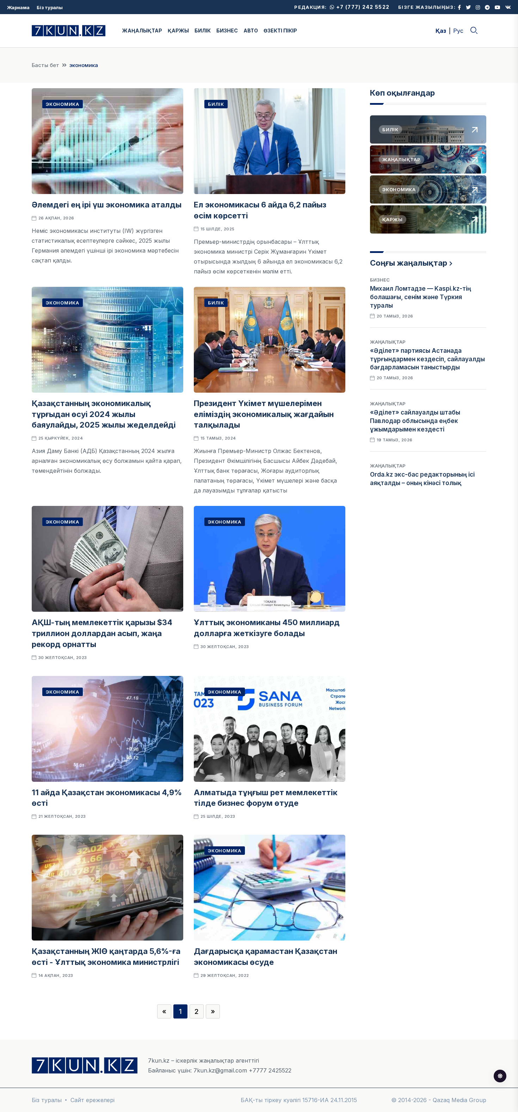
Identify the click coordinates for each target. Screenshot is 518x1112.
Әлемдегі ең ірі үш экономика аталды (106, 204)
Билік (216, 104)
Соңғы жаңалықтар (408, 262)
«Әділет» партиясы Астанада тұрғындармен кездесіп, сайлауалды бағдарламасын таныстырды (427, 359)
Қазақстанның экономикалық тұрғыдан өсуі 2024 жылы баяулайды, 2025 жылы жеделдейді (104, 414)
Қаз (441, 30)
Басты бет (45, 65)
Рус (458, 30)
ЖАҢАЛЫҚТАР (142, 31)
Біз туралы (50, 7)
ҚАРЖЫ (178, 31)
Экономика (62, 104)
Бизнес (380, 280)
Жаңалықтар (388, 342)
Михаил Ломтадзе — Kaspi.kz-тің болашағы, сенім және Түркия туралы (420, 297)
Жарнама (18, 7)
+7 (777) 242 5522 (362, 7)
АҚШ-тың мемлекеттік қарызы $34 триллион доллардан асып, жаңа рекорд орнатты (102, 633)
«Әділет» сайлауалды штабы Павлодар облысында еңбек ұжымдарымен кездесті (415, 421)
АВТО (250, 31)
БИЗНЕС (227, 31)
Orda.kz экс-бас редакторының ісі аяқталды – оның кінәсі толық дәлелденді (422, 483)
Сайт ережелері (92, 1100)
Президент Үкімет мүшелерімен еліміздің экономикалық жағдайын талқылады (264, 414)
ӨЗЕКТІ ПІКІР (280, 31)
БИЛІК (203, 31)
